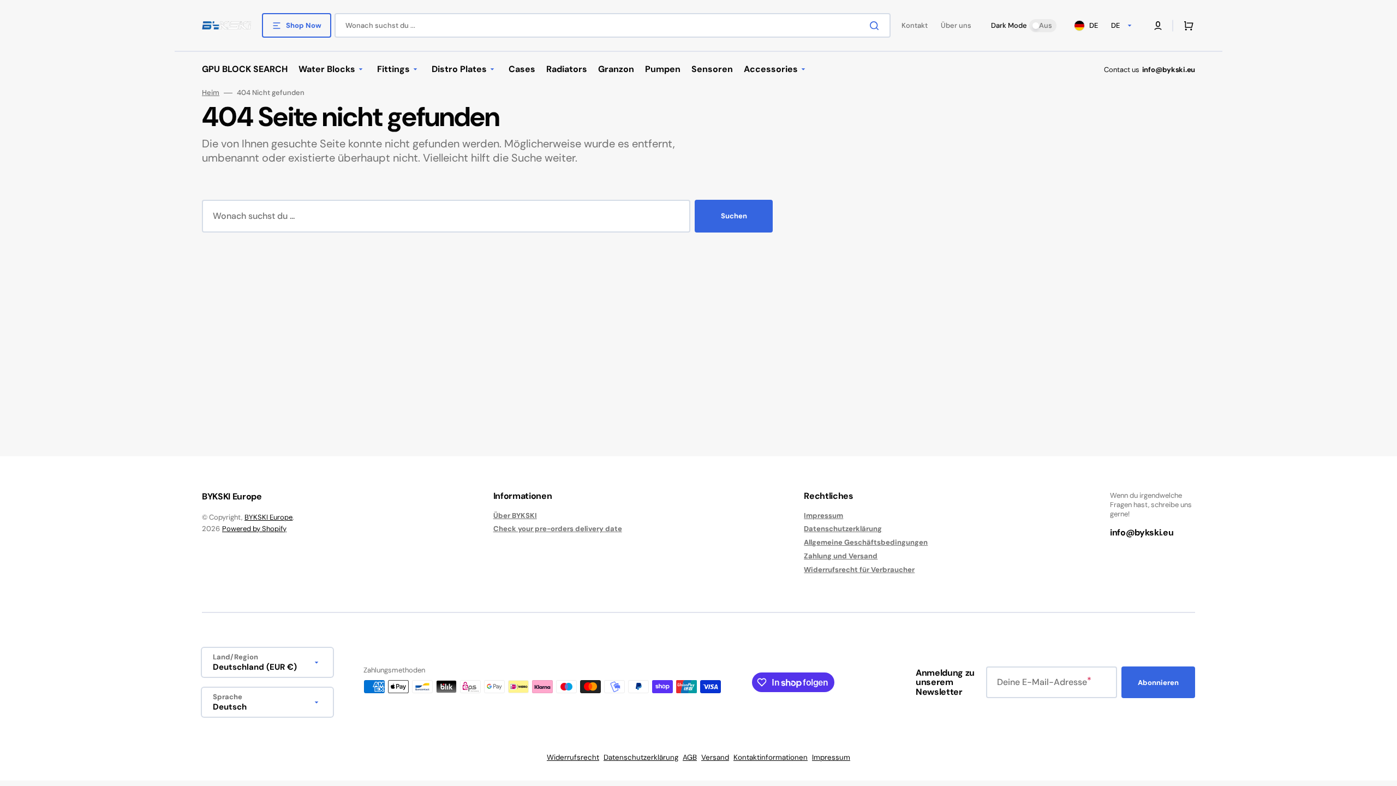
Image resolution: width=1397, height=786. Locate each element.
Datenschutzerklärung (843, 528)
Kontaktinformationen (770, 757)
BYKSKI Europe (268, 517)
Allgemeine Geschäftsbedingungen (866, 542)
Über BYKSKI (515, 515)
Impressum (823, 515)
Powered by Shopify (254, 528)
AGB (690, 757)
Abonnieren (1158, 682)
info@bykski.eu (1168, 69)
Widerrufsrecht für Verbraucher (859, 569)
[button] (1158, 26)
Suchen (734, 216)
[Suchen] (876, 26)
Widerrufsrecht (573, 757)
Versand (715, 757)
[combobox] (613, 25)
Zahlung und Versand (840, 556)
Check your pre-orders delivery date (557, 528)
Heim (210, 92)
